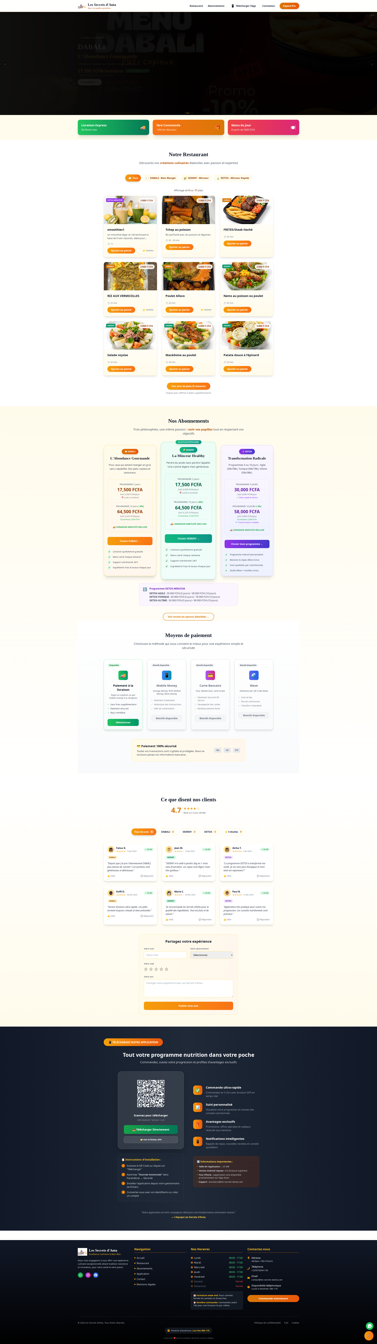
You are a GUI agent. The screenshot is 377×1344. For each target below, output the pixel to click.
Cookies (295, 1322)
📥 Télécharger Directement (150, 1129)
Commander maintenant (273, 1298)
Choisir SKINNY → (188, 538)
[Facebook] (95, 1275)
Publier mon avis (188, 1005)
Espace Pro (289, 6)
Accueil (140, 1257)
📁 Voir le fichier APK (151, 1139)
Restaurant (196, 6)
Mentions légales (146, 1284)
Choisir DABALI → (130, 541)
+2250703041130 (260, 1270)
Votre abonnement (199, 948)
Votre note (149, 963)
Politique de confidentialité (267, 1322)
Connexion (268, 6)
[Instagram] (88, 1275)
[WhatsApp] (80, 1275)
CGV (286, 1322)
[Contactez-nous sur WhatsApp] (369, 1326)
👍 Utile (111, 876)
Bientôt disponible (167, 718)
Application (143, 1273)
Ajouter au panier (121, 250)
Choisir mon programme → (247, 544)
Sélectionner (123, 722)
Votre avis (148, 976)
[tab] (133, 178)
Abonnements (216, 6)
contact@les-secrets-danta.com (267, 1279)
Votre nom (149, 948)
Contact (141, 1279)
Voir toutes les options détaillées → (188, 616)
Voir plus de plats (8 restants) (189, 386)
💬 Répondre (147, 876)
